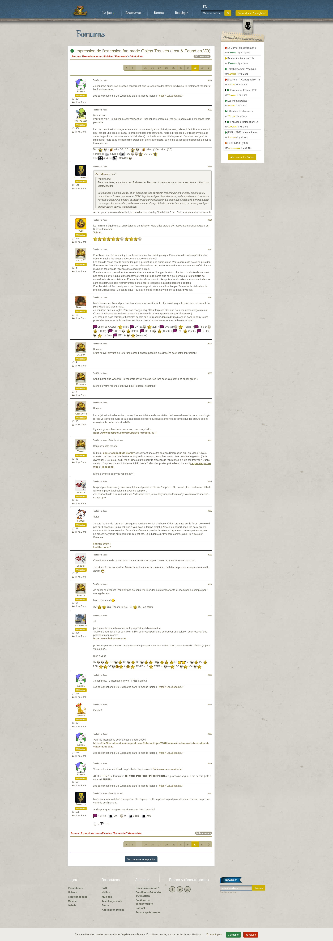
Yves (80, 231)
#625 (210, 249)
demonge (81, 715)
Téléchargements (112, 901)
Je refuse (251, 934)
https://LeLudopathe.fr (171, 95)
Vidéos (106, 892)
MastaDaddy (80, 121)
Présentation (75, 888)
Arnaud (81, 91)
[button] (206, 7)
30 (181, 67)
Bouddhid (81, 384)
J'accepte (233, 934)
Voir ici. (97, 232)
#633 (210, 554)
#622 (210, 109)
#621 (210, 80)
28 (166, 67)
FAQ (104, 888)
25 (145, 67)
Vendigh (81, 492)
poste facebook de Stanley (119, 453)
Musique (107, 896)
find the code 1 (102, 543)
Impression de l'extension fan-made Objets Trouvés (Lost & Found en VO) (142, 51)
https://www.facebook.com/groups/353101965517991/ (124, 432)
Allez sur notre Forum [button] (242, 157)
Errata (105, 905)
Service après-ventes (148, 912)
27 (159, 67)
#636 (210, 674)
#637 (210, 704)
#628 (210, 373)
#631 (210, 481)
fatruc (80, 521)
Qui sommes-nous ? (148, 888)
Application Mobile (113, 909)
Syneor (81, 451)
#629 (210, 402)
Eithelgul (80, 804)
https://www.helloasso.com (109, 638)
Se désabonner (228, 892)
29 (173, 67)
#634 (210, 584)
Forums (159, 13)
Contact (140, 908)
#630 (210, 440)
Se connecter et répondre (141, 859)
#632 (210, 510)
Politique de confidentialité (144, 901)
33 (202, 67)
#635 (210, 615)
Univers (72, 892)
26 (152, 67)
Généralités (136, 56)
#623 (210, 166)
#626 (210, 297)
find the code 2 (102, 547)
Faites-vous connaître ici (167, 769)
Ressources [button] (134, 13)
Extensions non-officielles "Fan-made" (105, 56)
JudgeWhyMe (80, 414)
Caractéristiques (77, 896)
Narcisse (81, 307)
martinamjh (81, 625)
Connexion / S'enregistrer (252, 13)
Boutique (181, 13)
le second (108, 466)
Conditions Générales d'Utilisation (148, 894)
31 (188, 67)
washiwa (81, 355)
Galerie (72, 905)
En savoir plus (214, 934)
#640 (210, 793)
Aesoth (81, 595)
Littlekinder (81, 177)
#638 (210, 733)
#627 (210, 343)
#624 (210, 219)
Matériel (72, 901)
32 (195, 67)
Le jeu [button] (108, 13)
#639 (210, 763)
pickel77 (81, 260)
